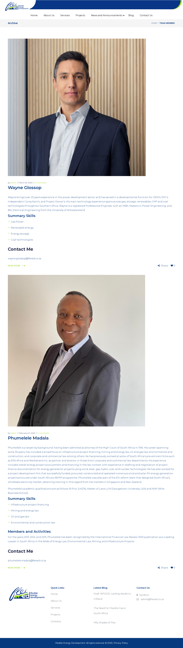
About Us (56, 601)
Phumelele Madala (28, 438)
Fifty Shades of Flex (105, 622)
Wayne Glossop (24, 187)
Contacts (56, 621)
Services (55, 607)
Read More (14, 266)
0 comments (40, 182)
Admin (14, 182)
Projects (55, 614)
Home (154, 23)
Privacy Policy (121, 643)
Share (164, 265)
